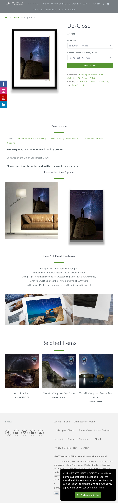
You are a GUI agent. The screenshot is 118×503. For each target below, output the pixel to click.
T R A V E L (38, 9)
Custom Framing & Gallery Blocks (64, 138)
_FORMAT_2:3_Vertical (86, 81)
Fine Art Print (78, 85)
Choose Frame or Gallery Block (82, 52)
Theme (10, 139)
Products (18, 17)
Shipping (11, 143)
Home (67, 421)
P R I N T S (33, 3)
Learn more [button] (98, 487)
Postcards (59, 439)
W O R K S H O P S (60, 3)
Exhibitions (51, 9)
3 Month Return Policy (93, 138)
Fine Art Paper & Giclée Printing (32, 138)
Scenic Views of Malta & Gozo (94, 430)
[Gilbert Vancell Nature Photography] (14, 3)
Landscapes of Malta (64, 430)
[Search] (103, 3)
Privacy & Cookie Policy (65, 447)
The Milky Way (103, 81)
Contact (72, 9)
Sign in (96, 3)
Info (45, 3)
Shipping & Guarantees (79, 439)
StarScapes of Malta (87, 78)
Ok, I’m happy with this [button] (88, 495)
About (76, 3)
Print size (71, 40)
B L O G (62, 9)
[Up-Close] (34, 59)
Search (57, 421)
